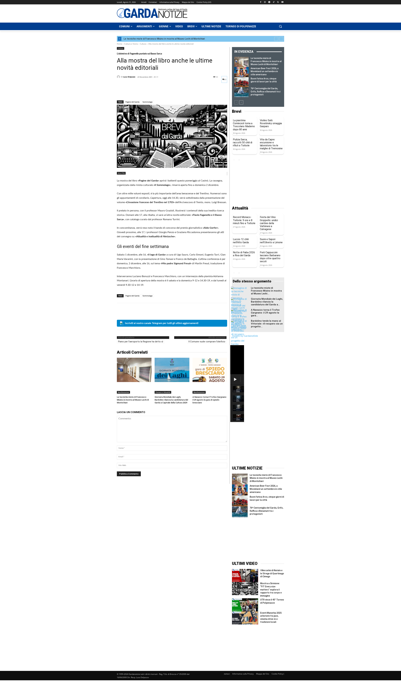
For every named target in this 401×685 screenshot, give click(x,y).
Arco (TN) (121, 173)
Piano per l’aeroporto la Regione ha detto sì (140, 341)
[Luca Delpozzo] (119, 76)
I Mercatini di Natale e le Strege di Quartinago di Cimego (272, 573)
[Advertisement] (237, 13)
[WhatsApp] (141, 92)
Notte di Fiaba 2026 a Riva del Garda (244, 254)
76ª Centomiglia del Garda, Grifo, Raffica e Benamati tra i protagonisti (266, 91)
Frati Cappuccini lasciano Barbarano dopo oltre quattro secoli (270, 257)
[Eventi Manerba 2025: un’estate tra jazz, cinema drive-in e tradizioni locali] (245, 617)
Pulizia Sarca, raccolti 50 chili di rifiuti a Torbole (242, 142)
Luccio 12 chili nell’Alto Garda (241, 241)
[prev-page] (236, 102)
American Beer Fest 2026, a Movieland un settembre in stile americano (265, 71)
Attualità (240, 208)
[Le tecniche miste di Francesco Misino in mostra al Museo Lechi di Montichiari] (134, 370)
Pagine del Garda (132, 102)
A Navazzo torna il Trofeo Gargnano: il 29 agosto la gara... (265, 312)
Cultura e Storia (131, 43)
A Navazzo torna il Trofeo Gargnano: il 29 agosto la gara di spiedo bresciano (210, 400)
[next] (281, 39)
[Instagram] (265, 2)
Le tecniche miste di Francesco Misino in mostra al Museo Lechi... (266, 291)
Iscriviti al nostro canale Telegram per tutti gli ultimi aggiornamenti (161, 323)
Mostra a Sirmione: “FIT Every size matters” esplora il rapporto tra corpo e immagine (271, 589)
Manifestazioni (123, 392)
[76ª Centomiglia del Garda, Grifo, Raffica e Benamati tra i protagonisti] (241, 92)
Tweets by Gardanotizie (245, 336)
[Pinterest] (134, 92)
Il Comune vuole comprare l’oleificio (206, 341)
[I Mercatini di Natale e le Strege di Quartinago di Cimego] (245, 575)
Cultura (143, 43)
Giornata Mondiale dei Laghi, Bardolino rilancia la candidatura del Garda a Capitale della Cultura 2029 (171, 400)
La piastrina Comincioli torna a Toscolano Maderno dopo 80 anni (244, 125)
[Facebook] (260, 2)
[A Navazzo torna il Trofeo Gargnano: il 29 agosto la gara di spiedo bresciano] (210, 370)
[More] (149, 92)
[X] (278, 2)
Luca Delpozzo (129, 77)
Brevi (236, 111)
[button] (280, 26)
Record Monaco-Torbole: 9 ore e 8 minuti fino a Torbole (244, 220)
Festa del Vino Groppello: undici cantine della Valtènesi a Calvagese (269, 223)
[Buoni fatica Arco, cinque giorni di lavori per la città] (241, 82)
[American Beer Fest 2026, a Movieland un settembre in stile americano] (241, 72)
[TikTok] (274, 2)
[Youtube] (282, 2)
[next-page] (241, 102)
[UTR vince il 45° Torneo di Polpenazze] (245, 604)
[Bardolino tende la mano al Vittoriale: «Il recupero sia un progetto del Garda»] (239, 332)
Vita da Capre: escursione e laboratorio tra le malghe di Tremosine (271, 144)
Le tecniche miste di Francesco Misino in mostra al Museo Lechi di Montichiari (164, 38)
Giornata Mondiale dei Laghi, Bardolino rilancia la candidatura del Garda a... (267, 301)
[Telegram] (269, 2)
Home (119, 43)
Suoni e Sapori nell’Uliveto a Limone (271, 241)
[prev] (276, 39)
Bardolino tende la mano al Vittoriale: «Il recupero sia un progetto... (267, 323)
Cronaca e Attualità (163, 392)
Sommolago (148, 102)
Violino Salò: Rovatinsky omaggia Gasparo (271, 123)
